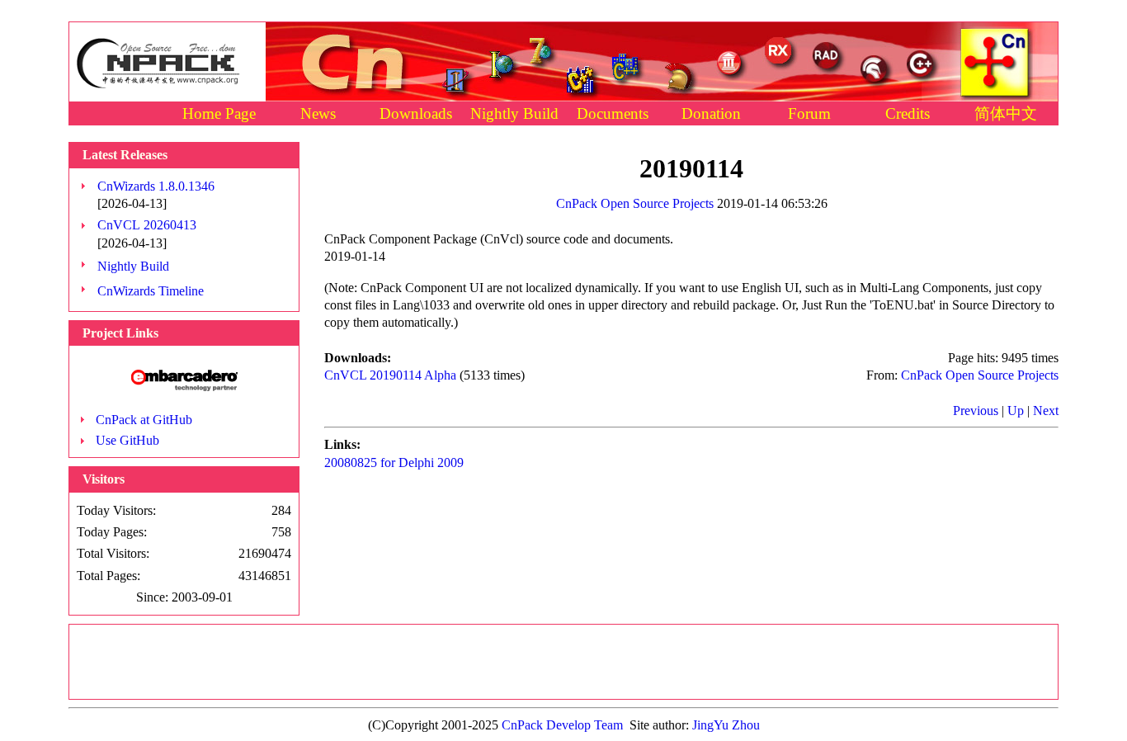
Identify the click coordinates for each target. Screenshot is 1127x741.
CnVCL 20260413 (146, 225)
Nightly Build (514, 113)
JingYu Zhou (726, 725)
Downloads (416, 113)
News (318, 113)
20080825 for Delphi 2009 (394, 462)
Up (1015, 411)
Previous (975, 411)
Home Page (219, 113)
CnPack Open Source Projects (635, 203)
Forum (809, 113)
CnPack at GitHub (144, 420)
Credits (907, 113)
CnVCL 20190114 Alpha (390, 375)
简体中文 (1005, 113)
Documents (612, 113)
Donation (711, 113)
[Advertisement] (563, 662)
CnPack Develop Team (562, 725)
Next (1046, 411)
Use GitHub (127, 440)
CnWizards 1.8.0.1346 (156, 186)
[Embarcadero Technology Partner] (184, 387)
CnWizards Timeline (150, 291)
